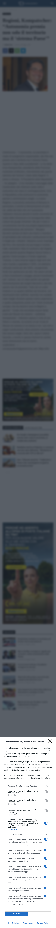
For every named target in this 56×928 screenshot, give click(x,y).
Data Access (28, 923)
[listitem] (28, 786)
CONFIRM (16, 914)
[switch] (46, 791)
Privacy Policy (42, 923)
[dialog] (28, 832)
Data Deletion (13, 923)
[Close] (50, 741)
